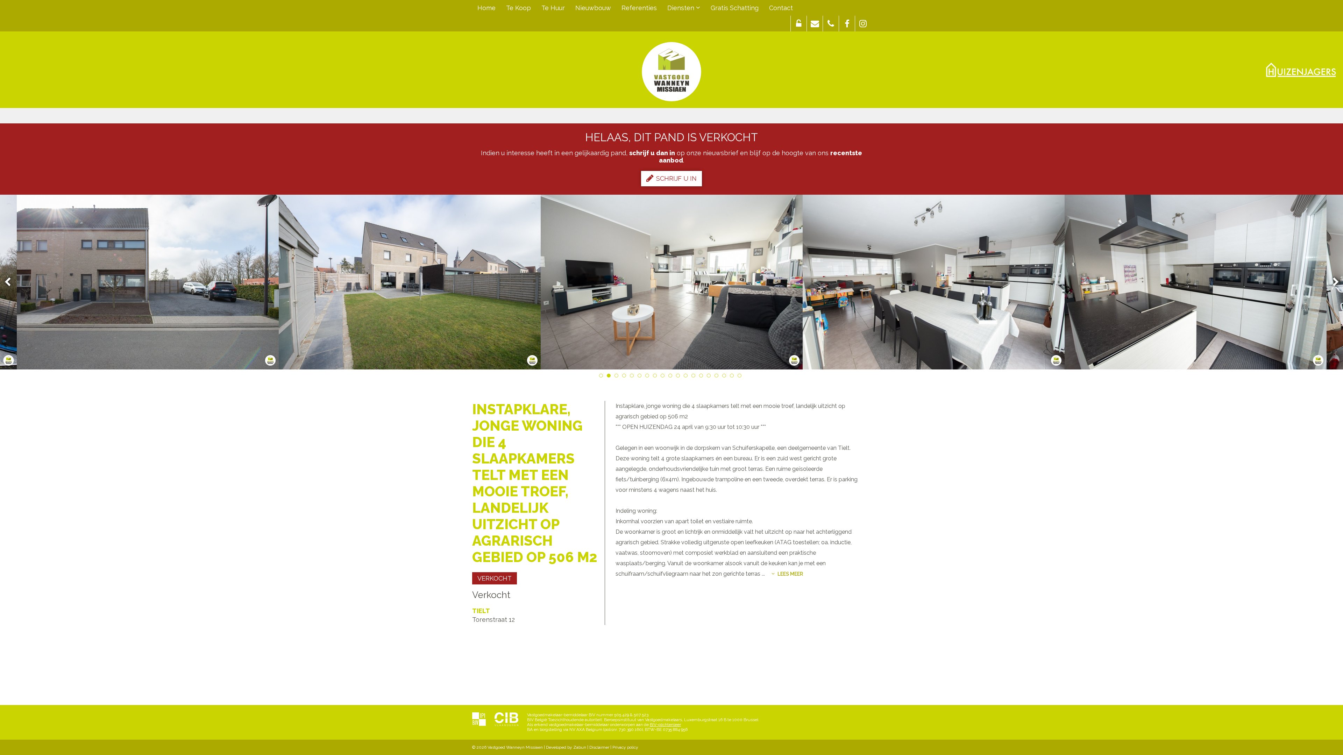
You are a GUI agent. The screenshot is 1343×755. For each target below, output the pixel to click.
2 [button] (610, 377)
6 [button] (641, 377)
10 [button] (671, 377)
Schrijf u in (676, 178)
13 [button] (694, 377)
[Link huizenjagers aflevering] (1301, 70)
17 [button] (725, 377)
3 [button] (617, 377)
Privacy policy (625, 747)
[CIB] (506, 719)
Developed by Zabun (566, 747)
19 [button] (741, 377)
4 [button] (625, 377)
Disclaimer (599, 747)
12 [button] (687, 377)
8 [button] (656, 377)
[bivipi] (479, 719)
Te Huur (553, 8)
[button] (798, 23)
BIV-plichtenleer (665, 724)
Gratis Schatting (735, 8)
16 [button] (718, 377)
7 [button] (648, 377)
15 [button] (710, 377)
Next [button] (1332, 282)
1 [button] (602, 377)
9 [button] (664, 377)
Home (486, 8)
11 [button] (679, 377)
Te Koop (518, 8)
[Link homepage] (671, 71)
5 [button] (633, 377)
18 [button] (733, 377)
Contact (781, 8)
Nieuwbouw (593, 8)
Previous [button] (11, 282)
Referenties (639, 8)
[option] (410, 282)
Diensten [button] (681, 8)
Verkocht (494, 578)
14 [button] (702, 377)
